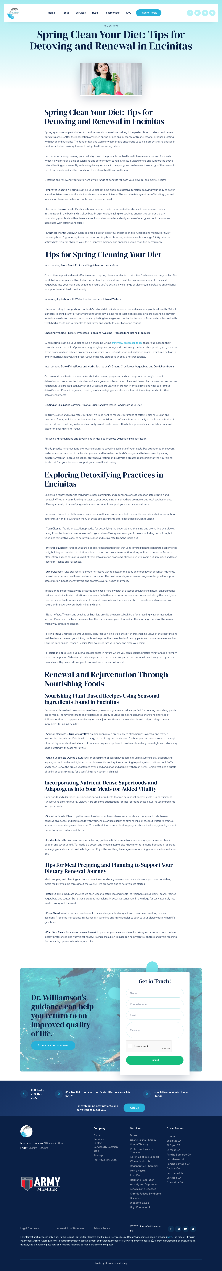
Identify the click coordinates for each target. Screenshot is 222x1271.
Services (81, 13)
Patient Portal (149, 13)
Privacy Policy (101, 1228)
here (169, 1237)
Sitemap (98, 1155)
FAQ (128, 13)
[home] (13, 13)
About (65, 13)
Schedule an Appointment (53, 1045)
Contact (97, 1143)
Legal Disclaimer (30, 1228)
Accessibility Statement (71, 1228)
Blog (95, 13)
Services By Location (105, 1147)
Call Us (134, 1108)
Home (51, 13)
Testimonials (112, 13)
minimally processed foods (127, 343)
